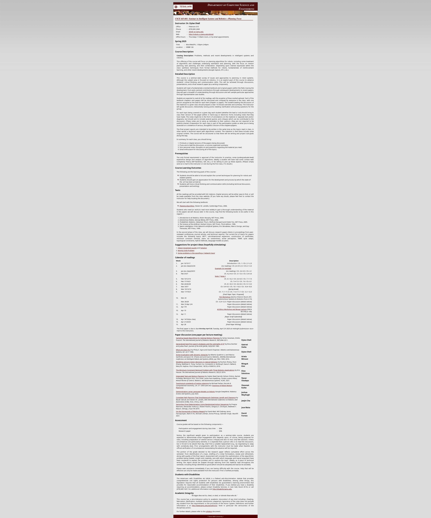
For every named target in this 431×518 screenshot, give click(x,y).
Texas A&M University (215, 516)
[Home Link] (215, 13)
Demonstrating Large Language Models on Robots (195, 392)
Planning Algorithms (187, 206)
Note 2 (222, 276)
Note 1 (217, 276)
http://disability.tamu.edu (222, 489)
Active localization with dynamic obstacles (192, 355)
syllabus (209, 511)
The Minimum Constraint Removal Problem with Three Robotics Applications (205, 370)
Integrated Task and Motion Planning (190, 376)
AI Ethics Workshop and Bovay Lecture (231, 309)
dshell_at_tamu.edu (196, 32)
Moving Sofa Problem (186, 250)
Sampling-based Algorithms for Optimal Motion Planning (198, 338)
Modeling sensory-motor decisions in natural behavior (197, 362)
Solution (203, 248)
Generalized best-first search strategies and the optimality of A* (200, 344)
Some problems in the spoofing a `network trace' (196, 253)
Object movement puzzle (187, 248)
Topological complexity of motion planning (192, 383)
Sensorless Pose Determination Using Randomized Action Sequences (202, 404)
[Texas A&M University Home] (183, 9)
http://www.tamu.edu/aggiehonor (204, 506)
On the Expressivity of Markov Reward (190, 411)
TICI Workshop (224, 297)
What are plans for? (183, 350)
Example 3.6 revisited (223, 268)
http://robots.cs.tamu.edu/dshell (201, 34)
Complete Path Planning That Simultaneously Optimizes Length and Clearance (206, 397)
